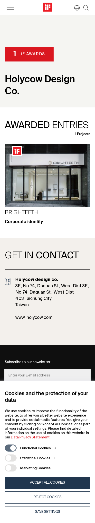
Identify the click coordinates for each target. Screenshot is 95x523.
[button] (74, 7)
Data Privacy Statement (30, 437)
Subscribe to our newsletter (27, 362)
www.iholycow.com (34, 317)
